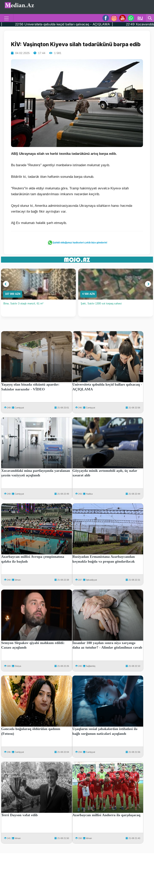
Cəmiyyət (19, 407)
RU (140, 18)
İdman (18, 580)
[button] (6, 284)
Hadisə (89, 494)
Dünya (18, 666)
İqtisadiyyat (91, 580)
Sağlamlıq (90, 666)
